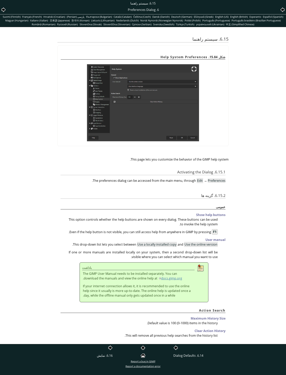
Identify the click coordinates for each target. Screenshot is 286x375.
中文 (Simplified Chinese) (240, 24)
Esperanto (255, 16)
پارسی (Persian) (75, 16)
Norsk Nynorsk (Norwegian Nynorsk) (161, 20)
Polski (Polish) (193, 20)
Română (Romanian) (43, 24)
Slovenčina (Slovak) (91, 24)
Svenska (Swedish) (163, 24)
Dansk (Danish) (161, 16)
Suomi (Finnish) (12, 16)
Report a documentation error (143, 366)
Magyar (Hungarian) (16, 20)
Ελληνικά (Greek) (203, 16)
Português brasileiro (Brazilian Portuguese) (256, 20)
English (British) (239, 16)
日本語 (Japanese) (60, 20)
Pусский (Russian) (67, 24)
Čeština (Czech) (142, 16)
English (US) (222, 16)
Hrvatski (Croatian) (54, 16)
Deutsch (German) (181, 16)
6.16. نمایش (105, 355)
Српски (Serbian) (142, 24)
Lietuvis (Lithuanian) (103, 20)
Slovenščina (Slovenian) (116, 24)
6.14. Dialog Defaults (188, 355)
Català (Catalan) (123, 16)
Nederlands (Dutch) (127, 20)
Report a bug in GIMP (143, 361)
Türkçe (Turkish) (185, 24)
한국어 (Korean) (80, 20)
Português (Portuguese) (216, 20)
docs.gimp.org (171, 278)
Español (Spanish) (273, 16)
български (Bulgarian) (99, 16)
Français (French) (32, 16)
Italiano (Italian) (39, 20)
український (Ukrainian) (210, 24)
